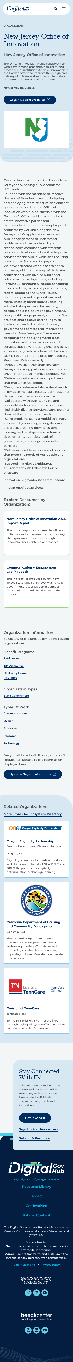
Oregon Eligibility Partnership (30, 841)
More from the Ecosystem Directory (33, 814)
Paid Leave (11, 658)
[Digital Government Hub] (18, 9)
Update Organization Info (30, 774)
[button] (63, 8)
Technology (11, 743)
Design (8, 721)
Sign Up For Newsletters (38, 1129)
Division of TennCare (23, 1008)
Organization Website (27, 100)
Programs (10, 728)
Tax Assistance (14, 665)
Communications (15, 713)
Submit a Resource (34, 1138)
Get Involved (35, 1118)
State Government (16, 695)
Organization (13, 25)
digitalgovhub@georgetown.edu (36, 1179)
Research (10, 736)
